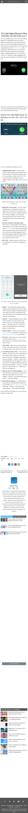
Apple (12, 458)
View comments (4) (14, 663)
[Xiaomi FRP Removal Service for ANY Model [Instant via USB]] (4, 533)
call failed (9, 228)
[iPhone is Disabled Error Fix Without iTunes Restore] (4, 746)
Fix (19, 458)
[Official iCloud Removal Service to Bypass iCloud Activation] (4, 724)
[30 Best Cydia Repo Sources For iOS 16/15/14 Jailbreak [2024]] (4, 752)
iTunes (22, 458)
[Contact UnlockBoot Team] (23, 801)
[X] (17, 488)
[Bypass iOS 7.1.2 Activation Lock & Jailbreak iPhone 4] (4, 730)
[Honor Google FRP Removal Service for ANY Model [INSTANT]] (4, 526)
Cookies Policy (18, 805)
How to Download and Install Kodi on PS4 (22, 471)
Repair (7, 458)
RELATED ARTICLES (6, 516)
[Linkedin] (14, 488)
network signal (6, 332)
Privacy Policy (10, 805)
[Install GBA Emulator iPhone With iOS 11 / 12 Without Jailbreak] (4, 719)
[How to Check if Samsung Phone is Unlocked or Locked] (4, 735)
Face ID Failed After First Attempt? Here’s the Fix (7, 471)
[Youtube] (18, 801)
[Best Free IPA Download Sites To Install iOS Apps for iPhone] (4, 713)
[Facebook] (10, 488)
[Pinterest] (14, 801)
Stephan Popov (14, 486)
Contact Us (17, 807)
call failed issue (18, 48)
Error (16, 458)
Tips (2, 460)
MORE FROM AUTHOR (19, 516)
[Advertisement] (14, 17)
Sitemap (11, 807)
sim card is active (20, 339)
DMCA (25, 805)
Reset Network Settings (18, 384)
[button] (26, 2)
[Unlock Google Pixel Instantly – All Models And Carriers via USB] (4, 520)
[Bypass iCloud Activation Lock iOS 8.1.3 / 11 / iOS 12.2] (4, 741)
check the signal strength (10, 334)
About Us (3, 805)
